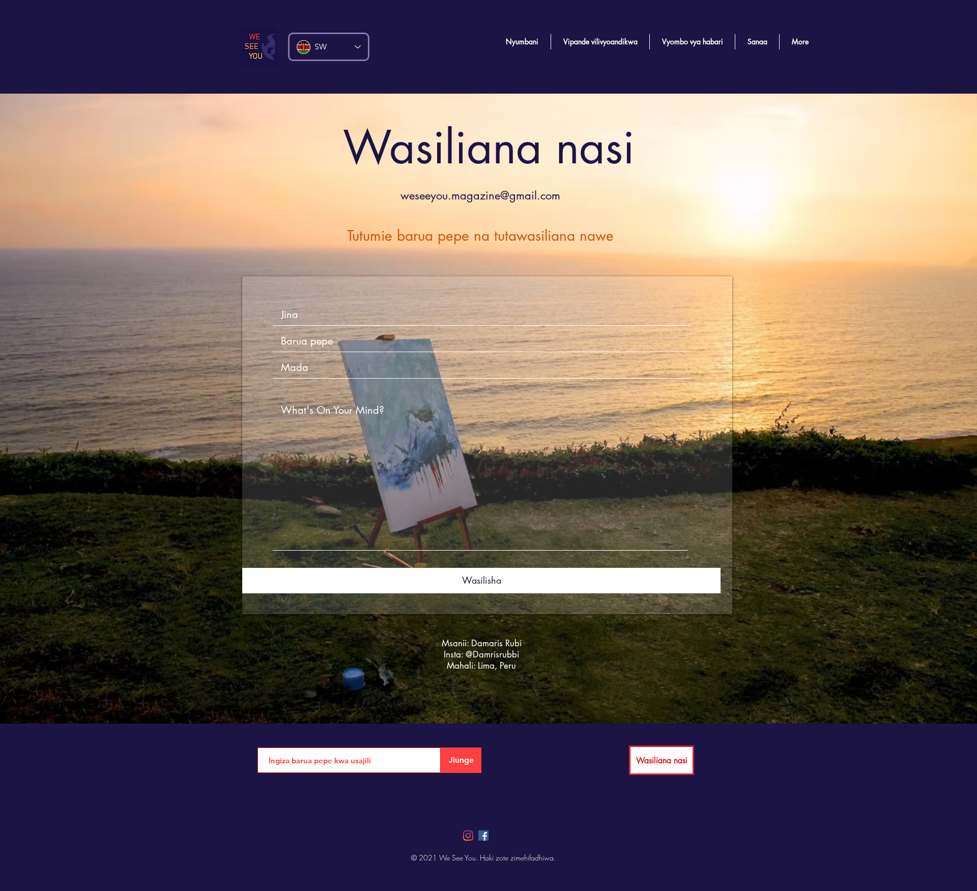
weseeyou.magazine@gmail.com (480, 195)
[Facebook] (483, 835)
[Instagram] (468, 835)
